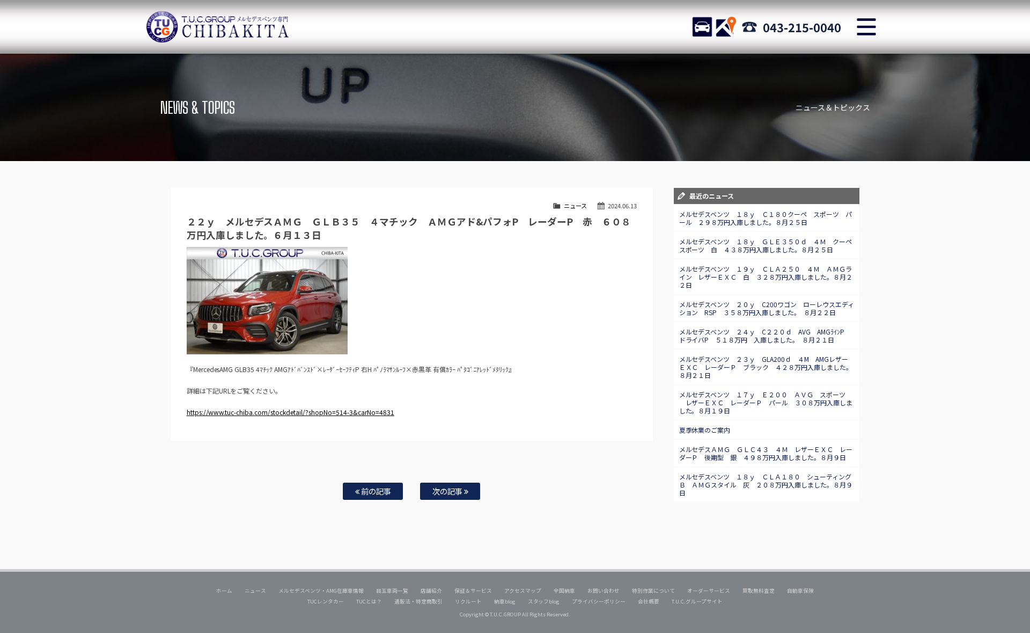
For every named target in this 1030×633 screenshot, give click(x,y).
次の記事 (448, 491)
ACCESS (726, 27)
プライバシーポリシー (599, 601)
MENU (866, 27)
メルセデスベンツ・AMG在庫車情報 (321, 590)
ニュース (575, 205)
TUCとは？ (369, 601)
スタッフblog (544, 601)
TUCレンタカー (325, 601)
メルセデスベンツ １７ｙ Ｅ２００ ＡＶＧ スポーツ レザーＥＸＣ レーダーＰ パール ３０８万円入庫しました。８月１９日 (766, 402)
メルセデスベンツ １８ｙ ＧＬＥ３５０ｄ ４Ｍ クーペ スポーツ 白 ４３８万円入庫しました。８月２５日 (769, 245)
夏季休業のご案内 (705, 429)
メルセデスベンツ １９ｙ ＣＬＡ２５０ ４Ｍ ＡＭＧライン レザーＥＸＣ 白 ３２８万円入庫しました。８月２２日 (766, 276)
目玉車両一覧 (392, 590)
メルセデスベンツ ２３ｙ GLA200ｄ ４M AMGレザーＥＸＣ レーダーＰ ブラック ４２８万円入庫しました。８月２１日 (766, 367)
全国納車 (564, 590)
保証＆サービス (473, 590)
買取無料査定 (758, 590)
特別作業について (653, 590)
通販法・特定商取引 (418, 601)
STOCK (702, 27)
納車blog (505, 601)
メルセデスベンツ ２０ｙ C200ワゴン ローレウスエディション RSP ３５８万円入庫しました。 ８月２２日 (767, 308)
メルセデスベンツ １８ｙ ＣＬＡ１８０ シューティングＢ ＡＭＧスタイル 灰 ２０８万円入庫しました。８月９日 (766, 484)
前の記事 (375, 491)
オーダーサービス (708, 590)
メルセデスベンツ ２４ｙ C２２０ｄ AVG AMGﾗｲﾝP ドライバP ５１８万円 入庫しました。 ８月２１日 (765, 335)
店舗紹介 (431, 590)
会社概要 (648, 601)
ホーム (224, 590)
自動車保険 (800, 590)
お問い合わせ (603, 590)
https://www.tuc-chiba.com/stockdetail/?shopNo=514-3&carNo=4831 (290, 412)
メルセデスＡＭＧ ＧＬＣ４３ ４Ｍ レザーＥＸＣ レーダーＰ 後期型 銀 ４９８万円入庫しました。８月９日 (766, 453)
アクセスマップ (523, 590)
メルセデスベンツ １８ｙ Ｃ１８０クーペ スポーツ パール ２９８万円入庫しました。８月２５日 (765, 218)
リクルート (468, 601)
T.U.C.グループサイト (697, 601)
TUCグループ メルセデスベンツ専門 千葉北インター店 (217, 27)
